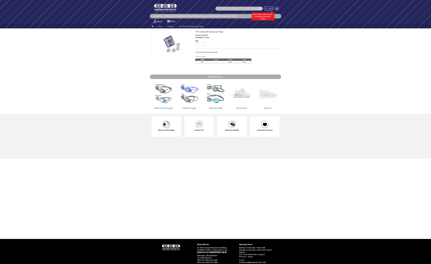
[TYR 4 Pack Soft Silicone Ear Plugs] (172, 44)
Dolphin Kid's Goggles (189, 108)
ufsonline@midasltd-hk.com (252, 262)
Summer (170, 26)
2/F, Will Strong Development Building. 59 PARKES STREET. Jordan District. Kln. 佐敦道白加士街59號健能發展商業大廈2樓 (212, 250)
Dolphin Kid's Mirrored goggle (163, 108)
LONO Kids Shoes (241, 108)
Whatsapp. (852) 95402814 (207, 255)
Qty (196, 41)
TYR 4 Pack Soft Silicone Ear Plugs (191, 26)
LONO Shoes (268, 108)
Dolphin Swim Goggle (215, 108)
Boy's (160, 26)
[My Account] (269, 8)
